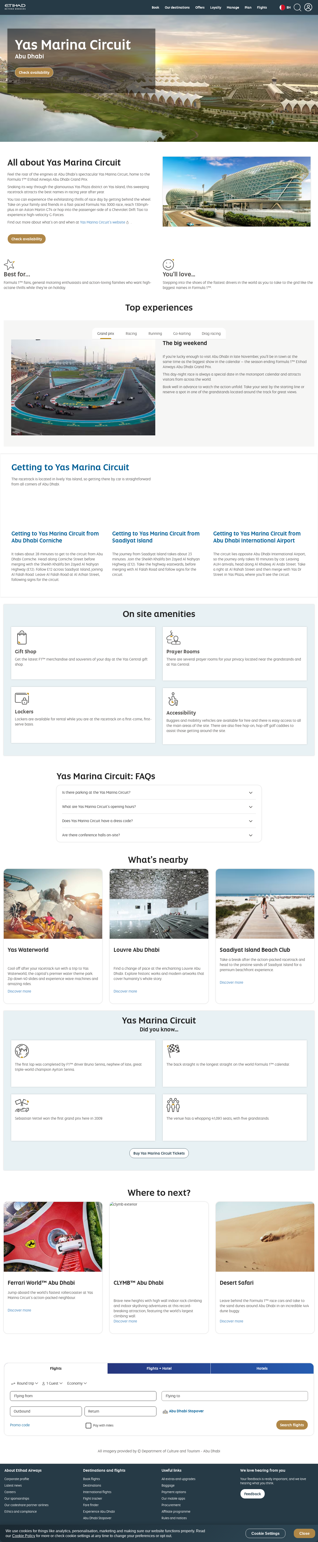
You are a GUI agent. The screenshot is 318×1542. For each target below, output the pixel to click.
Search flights (292, 1424)
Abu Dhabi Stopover (97, 1518)
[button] (285, 7)
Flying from (23, 1395)
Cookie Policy (23, 1536)
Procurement (171, 1505)
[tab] (55, 1368)
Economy (75, 1383)
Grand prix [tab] (105, 333)
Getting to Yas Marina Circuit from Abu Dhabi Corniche (55, 536)
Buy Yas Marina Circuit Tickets (159, 1153)
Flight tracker (92, 1498)
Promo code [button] (20, 1424)
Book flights (91, 1479)
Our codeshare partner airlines (26, 1505)
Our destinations (177, 7)
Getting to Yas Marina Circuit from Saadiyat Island (156, 536)
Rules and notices (174, 1518)
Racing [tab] (131, 333)
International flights (97, 1492)
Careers (10, 1492)
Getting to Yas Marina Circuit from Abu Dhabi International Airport (257, 536)
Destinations (92, 1485)
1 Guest (52, 1383)
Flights (262, 7)
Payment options (174, 1492)
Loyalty (215, 7)
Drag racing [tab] (211, 333)
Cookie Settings (265, 1533)
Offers (200, 7)
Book (155, 7)
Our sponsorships (16, 1498)
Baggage (168, 1485)
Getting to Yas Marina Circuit (70, 467)
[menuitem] (155, 7)
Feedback (252, 1493)
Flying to (173, 1395)
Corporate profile (16, 1479)
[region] (159, 1533)
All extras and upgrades (178, 1479)
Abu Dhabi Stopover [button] (186, 1410)
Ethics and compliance (20, 1511)
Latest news (13, 1485)
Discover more (19, 991)
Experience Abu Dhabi (99, 1511)
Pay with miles (103, 1425)
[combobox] (25, 1383)
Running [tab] (155, 333)
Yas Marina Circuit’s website (102, 222)
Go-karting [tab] (182, 333)
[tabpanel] (159, 391)
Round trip (25, 1383)
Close (304, 1533)
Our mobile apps (173, 1498)
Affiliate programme (176, 1511)
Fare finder (91, 1505)
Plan (248, 7)
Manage (233, 7)
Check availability (34, 72)
